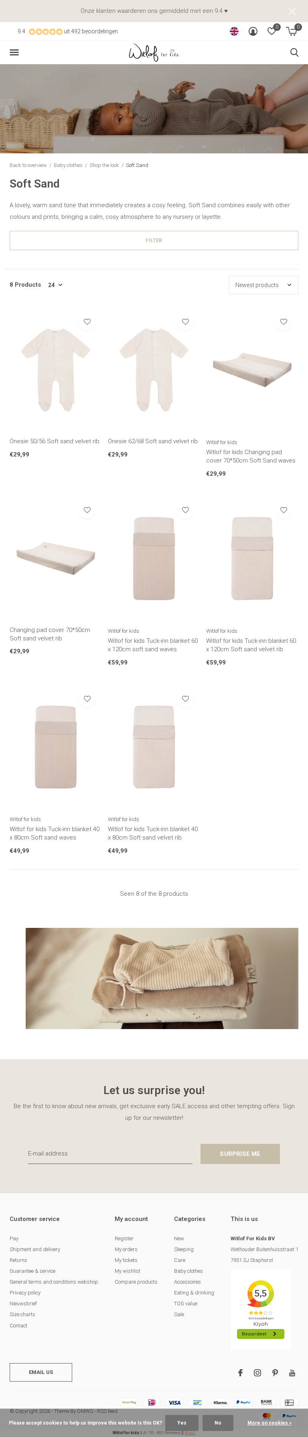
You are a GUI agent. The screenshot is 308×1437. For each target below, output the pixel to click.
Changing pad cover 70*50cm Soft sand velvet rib (50, 634)
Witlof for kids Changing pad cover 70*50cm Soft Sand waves (251, 456)
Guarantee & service (32, 1271)
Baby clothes (68, 165)
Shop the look (104, 165)
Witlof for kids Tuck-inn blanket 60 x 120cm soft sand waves (153, 645)
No (218, 1423)
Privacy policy (25, 1293)
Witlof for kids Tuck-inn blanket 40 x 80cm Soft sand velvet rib (153, 833)
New (179, 1238)
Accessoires (187, 1282)
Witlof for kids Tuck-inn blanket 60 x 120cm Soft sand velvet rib (251, 645)
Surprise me (240, 1154)
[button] (16, 52)
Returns (18, 1260)
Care (179, 1260)
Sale (179, 1314)
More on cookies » (269, 1423)
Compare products (136, 1282)
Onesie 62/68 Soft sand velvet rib (153, 441)
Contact (18, 1326)
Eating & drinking (194, 1293)
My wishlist (127, 1271)
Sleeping (184, 1249)
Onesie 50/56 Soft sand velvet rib (54, 441)
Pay (14, 1238)
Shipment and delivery (35, 1249)
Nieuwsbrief (23, 1303)
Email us (41, 1372)
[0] (291, 31)
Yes (181, 1423)
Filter (154, 240)
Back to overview (28, 165)
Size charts (22, 1314)
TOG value (185, 1303)
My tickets (126, 1260)
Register (124, 1238)
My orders (126, 1249)
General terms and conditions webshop (54, 1282)
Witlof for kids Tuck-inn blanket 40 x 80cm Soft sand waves (54, 833)
